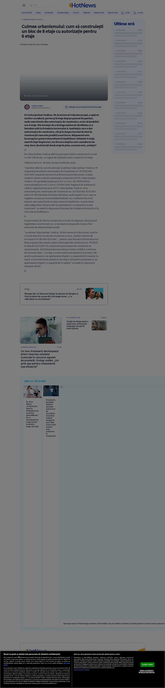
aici (26, 678)
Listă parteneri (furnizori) (82, 670)
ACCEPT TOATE (147, 665)
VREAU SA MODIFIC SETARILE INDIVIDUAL (147, 671)
